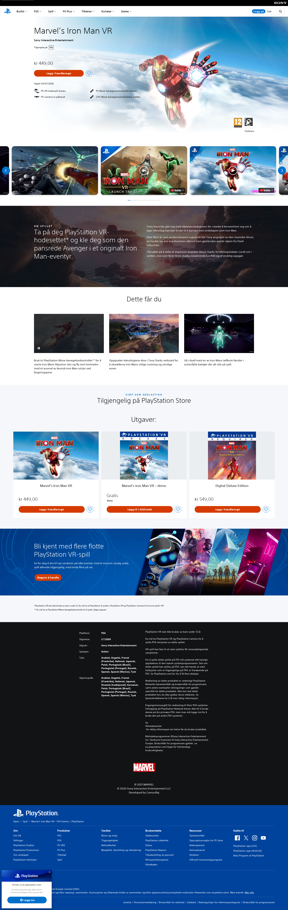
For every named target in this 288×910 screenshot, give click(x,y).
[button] (144, 170)
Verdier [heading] (106, 830)
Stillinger (18, 840)
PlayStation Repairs (155, 850)
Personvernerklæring (145, 902)
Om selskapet (20, 854)
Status (148, 845)
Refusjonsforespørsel (156, 859)
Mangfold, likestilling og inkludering (121, 850)
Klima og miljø (109, 835)
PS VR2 (61, 845)
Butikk (20, 11)
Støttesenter (152, 835)
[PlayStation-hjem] (7, 11)
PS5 (36, 11)
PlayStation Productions (26, 850)
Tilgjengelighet (109, 840)
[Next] (282, 171)
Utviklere (194, 854)
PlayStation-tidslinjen (25, 859)
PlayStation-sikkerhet (156, 840)
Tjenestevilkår (196, 835)
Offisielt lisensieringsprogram (205, 859)
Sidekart (191, 902)
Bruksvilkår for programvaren (259, 902)
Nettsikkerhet (108, 845)
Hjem (16, 821)
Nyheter (106, 11)
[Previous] (6, 171)
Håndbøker (151, 864)
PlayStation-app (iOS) (245, 845)
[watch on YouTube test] (177, 190)
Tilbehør (87, 11)
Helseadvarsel (197, 850)
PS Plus (67, 11)
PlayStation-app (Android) (247, 850)
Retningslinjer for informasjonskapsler (219, 902)
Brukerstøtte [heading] (153, 830)
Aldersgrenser (197, 845)
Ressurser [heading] (195, 830)
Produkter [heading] (63, 830)
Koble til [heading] (238, 830)
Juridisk (127, 902)
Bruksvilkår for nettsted (171, 902)
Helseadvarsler (153, 726)
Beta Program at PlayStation (248, 855)
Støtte (125, 11)
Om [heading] (15, 830)
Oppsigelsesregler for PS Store (206, 840)
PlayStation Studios (23, 845)
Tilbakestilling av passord (159, 854)
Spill (50, 11)
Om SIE (17, 835)
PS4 (59, 840)
